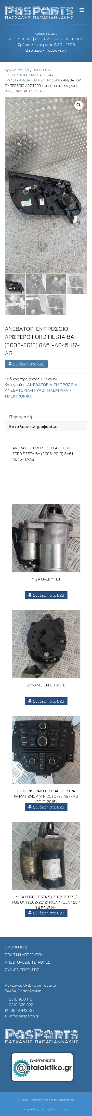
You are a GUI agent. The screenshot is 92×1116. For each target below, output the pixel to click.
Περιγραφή (20, 416)
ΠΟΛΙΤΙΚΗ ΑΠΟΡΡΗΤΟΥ (24, 954)
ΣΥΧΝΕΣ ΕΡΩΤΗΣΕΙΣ (22, 970)
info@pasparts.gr (24, 1016)
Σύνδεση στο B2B (28, 364)
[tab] (46, 416)
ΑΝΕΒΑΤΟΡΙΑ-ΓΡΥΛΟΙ (25, 390)
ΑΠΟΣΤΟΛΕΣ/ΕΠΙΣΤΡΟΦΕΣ (27, 962)
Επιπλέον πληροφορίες (33, 426)
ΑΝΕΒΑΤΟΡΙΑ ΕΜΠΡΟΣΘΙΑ (39, 80)
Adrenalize (66, 1100)
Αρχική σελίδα (17, 70)
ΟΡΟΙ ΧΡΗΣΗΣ (16, 947)
